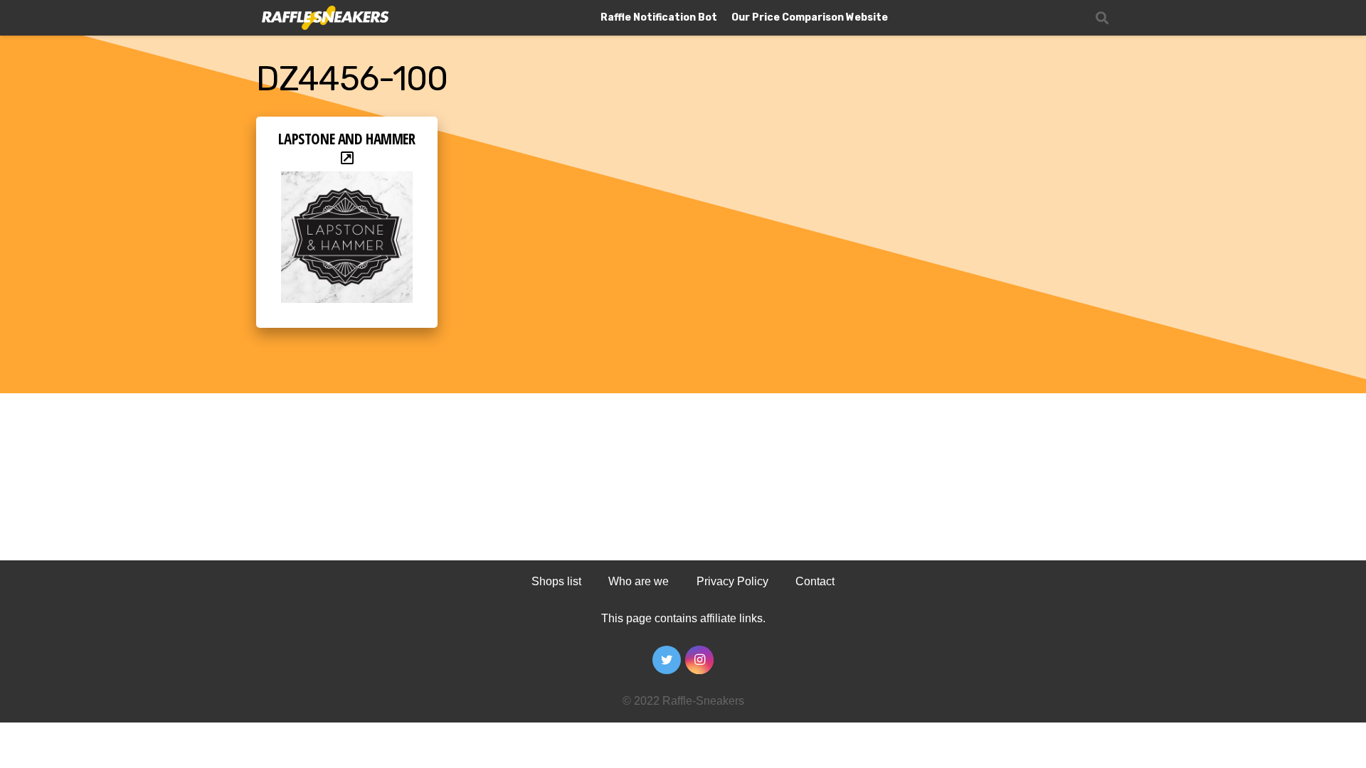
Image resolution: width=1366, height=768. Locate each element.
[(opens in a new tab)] (347, 181)
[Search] (1102, 18)
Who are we (638, 581)
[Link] (324, 18)
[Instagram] (699, 660)
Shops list (556, 581)
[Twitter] (666, 660)
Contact (815, 581)
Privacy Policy (732, 581)
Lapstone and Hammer (346, 139)
